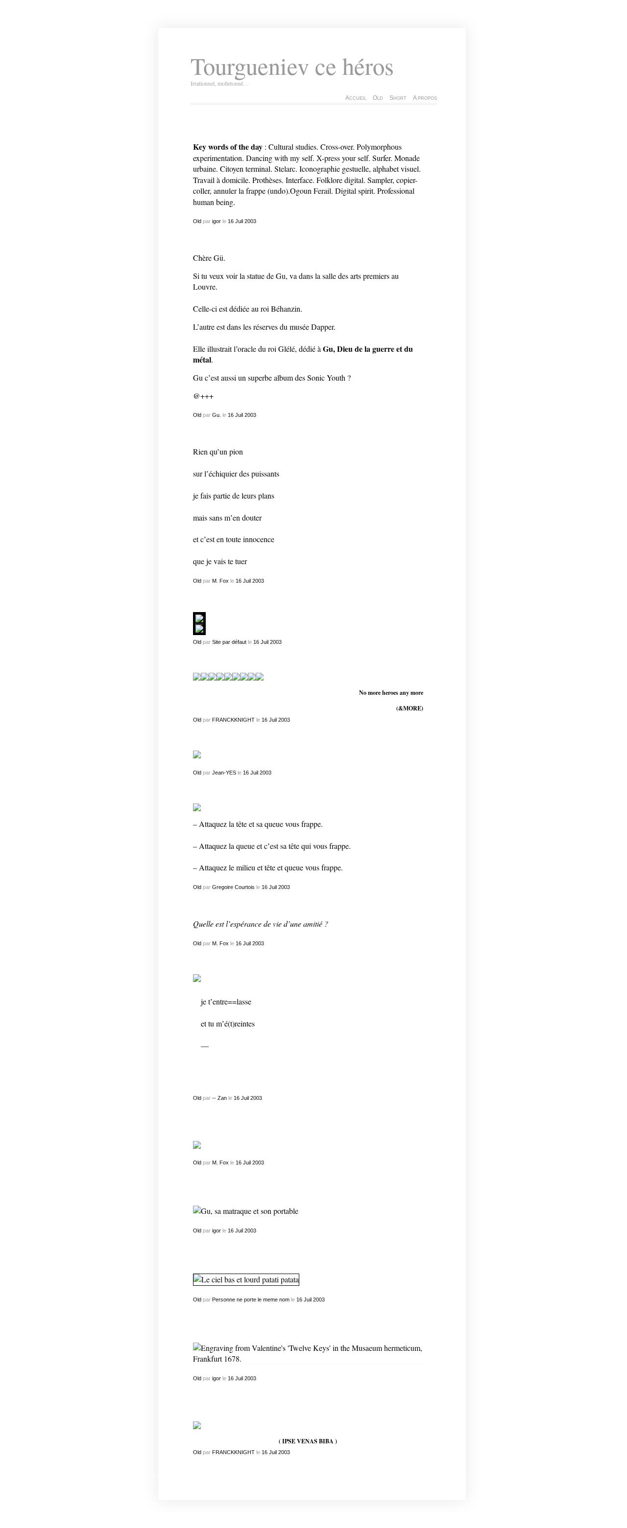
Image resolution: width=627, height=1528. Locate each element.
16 (231, 221)
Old (378, 97)
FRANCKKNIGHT (233, 720)
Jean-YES (224, 772)
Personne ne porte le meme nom (250, 1299)
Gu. (216, 415)
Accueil (355, 97)
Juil (239, 221)
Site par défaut (229, 642)
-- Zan (219, 1098)
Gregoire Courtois (233, 887)
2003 (250, 221)
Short (398, 97)
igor (216, 221)
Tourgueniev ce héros (292, 66)
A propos (425, 97)
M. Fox (220, 581)
